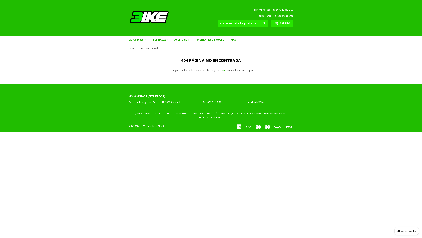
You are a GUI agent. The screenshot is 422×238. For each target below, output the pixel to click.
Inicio (131, 48)
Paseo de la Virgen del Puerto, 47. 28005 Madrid (154, 102)
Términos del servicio (274, 113)
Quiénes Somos (143, 113)
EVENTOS (168, 113)
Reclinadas (159, 39)
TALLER (157, 113)
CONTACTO (197, 113)
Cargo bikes (136, 39)
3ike (138, 126)
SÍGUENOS (220, 113)
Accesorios (181, 39)
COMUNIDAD (182, 113)
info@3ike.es (260, 102)
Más (234, 39)
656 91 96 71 (214, 102)
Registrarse (265, 15)
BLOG (208, 113)
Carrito (284, 23)
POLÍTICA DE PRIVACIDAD (249, 113)
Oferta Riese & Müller (211, 39)
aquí (223, 70)
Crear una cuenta (284, 15)
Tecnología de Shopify (154, 126)
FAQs (230, 113)
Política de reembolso (210, 117)
